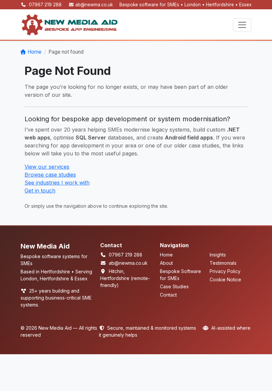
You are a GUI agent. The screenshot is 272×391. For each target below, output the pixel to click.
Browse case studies (50, 174)
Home (34, 52)
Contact (168, 295)
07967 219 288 (46, 4)
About (166, 263)
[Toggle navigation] (242, 24)
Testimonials (223, 263)
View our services (47, 166)
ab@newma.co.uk (94, 4)
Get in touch (40, 190)
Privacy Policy (225, 271)
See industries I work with (57, 182)
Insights (218, 254)
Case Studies (174, 286)
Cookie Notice (225, 279)
